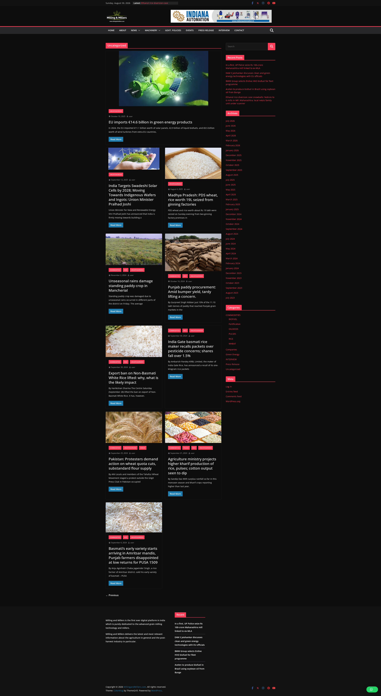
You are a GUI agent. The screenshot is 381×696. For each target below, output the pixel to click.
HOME (111, 30)
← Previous (112, 595)
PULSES (186, 448)
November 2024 (234, 219)
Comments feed (234, 396)
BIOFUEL (233, 319)
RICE (125, 270)
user (131, 116)
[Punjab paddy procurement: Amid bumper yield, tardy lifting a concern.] (193, 252)
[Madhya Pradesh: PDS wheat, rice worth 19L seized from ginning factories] (193, 163)
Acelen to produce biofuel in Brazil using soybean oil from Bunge (158, 4)
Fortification (235, 324)
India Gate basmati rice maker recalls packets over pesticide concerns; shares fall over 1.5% (191, 348)
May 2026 (230, 130)
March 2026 (232, 140)
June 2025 (231, 184)
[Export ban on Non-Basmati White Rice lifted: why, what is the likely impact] (134, 341)
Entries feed (232, 391)
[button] (138, 30)
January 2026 (232, 150)
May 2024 (230, 248)
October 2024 (232, 224)
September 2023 (234, 287)
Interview (224, 30)
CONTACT (239, 30)
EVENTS (190, 30)
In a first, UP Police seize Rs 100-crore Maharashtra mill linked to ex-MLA (189, 627)
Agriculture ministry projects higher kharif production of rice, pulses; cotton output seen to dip (192, 465)
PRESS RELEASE (206, 30)
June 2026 (231, 125)
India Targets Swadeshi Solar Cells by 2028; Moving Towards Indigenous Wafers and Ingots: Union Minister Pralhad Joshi (133, 195)
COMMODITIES (115, 270)
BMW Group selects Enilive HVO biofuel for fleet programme (188, 655)
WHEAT (142, 448)
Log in (229, 386)
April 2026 (231, 135)
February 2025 (233, 204)
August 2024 (232, 233)
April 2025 (231, 194)
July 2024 (230, 238)
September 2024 (234, 228)
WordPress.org (233, 401)
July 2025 (230, 179)
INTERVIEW (231, 359)
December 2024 (233, 214)
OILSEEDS (233, 329)
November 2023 (234, 278)
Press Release (232, 364)
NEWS (134, 30)
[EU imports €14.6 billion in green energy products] (163, 78)
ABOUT (122, 30)
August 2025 (232, 174)
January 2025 (232, 209)
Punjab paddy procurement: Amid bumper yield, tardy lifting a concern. (192, 292)
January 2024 (232, 268)
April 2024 (231, 253)
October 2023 (232, 283)
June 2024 (231, 243)
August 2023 (232, 292)
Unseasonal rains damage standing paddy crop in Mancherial (131, 285)
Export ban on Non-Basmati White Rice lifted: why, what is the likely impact (133, 378)
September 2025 (234, 170)
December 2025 (233, 155)
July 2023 (230, 297)
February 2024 (233, 263)
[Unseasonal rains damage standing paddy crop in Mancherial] (134, 249)
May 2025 (230, 189)
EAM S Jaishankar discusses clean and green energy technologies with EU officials (190, 641)
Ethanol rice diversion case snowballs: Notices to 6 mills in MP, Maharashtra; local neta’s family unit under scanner (250, 100)
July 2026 (230, 120)
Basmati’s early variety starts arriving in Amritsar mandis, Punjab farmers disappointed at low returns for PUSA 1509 (133, 555)
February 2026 (233, 145)
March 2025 (232, 199)
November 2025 (234, 160)
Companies (231, 349)
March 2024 (232, 258)
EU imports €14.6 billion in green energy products (150, 122)
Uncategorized (116, 111)
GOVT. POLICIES (173, 30)
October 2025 (232, 165)
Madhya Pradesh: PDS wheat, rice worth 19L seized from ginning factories (193, 199)
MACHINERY (151, 30)
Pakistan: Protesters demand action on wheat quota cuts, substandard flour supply (133, 463)
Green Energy (232, 354)
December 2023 (233, 273)
